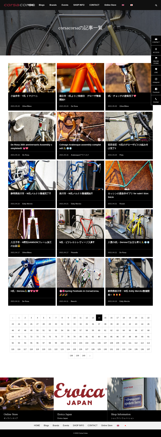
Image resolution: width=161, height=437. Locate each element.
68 (148, 330)
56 (74, 330)
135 (136, 349)
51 (44, 330)
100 (62, 343)
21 (142, 318)
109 (117, 343)
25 (25, 324)
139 (77, 356)
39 (111, 324)
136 (142, 349)
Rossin (122, 204)
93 (19, 343)
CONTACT (94, 5)
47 (19, 330)
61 (105, 330)
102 (74, 343)
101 (68, 343)
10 (74, 318)
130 (105, 349)
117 (25, 349)
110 (123, 343)
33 (74, 324)
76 (56, 337)
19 (130, 318)
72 (31, 337)
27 (37, 324)
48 (25, 330)
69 (13, 337)
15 (105, 318)
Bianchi (74, 301)
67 (142, 330)
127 (86, 349)
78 (68, 337)
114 (148, 343)
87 (124, 337)
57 (81, 330)
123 (62, 349)
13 (93, 318)
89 (136, 337)
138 (71, 356)
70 (19, 337)
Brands (53, 5)
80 (81, 337)
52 (50, 330)
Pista (121, 155)
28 (44, 324)
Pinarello (74, 252)
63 (118, 330)
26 (31, 324)
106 (99, 343)
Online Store (110, 5)
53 (56, 330)
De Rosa (74, 106)
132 (117, 349)
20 (136, 318)
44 (142, 324)
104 (86, 343)
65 (130, 330)
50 (37, 330)
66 (136, 330)
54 (62, 330)
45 (148, 324)
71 (25, 337)
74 (44, 337)
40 (118, 324)
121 (49, 349)
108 (111, 343)
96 (37, 343)
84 (105, 337)
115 (12, 349)
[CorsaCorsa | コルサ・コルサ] (19, 5)
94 (25, 343)
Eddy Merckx (27, 204)
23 (13, 324)
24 (19, 324)
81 (87, 337)
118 (31, 349)
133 (123, 349)
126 (80, 349)
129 (99, 349)
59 (93, 330)
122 (55, 349)
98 (50, 343)
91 (148, 337)
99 (56, 343)
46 (13, 330)
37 (99, 324)
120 (43, 349)
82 (93, 337)
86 (118, 337)
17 (118, 318)
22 (148, 318)
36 (93, 324)
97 (44, 343)
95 (31, 343)
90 (142, 337)
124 (68, 349)
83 (99, 337)
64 (124, 330)
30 (56, 324)
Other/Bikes (27, 106)
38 (105, 324)
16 (111, 318)
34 (81, 324)
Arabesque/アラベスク (80, 155)
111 (130, 343)
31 (62, 324)
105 (92, 343)
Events (65, 5)
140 (83, 356)
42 (130, 324)
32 (68, 324)
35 (87, 324)
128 (92, 349)
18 (124, 318)
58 (87, 330)
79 (74, 337)
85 (111, 337)
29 (50, 324)
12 (87, 318)
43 (136, 324)
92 (13, 343)
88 (130, 337)
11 (81, 318)
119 (37, 349)
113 (142, 343)
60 (99, 330)
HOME (37, 426)
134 (129, 349)
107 (105, 343)
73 (37, 337)
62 (111, 330)
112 (136, 343)
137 (148, 349)
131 (111, 349)
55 (68, 330)
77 (62, 337)
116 (18, 349)
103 (80, 343)
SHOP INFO (78, 5)
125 (74, 349)
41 (124, 324)
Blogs (42, 5)
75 (50, 337)
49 (31, 330)
